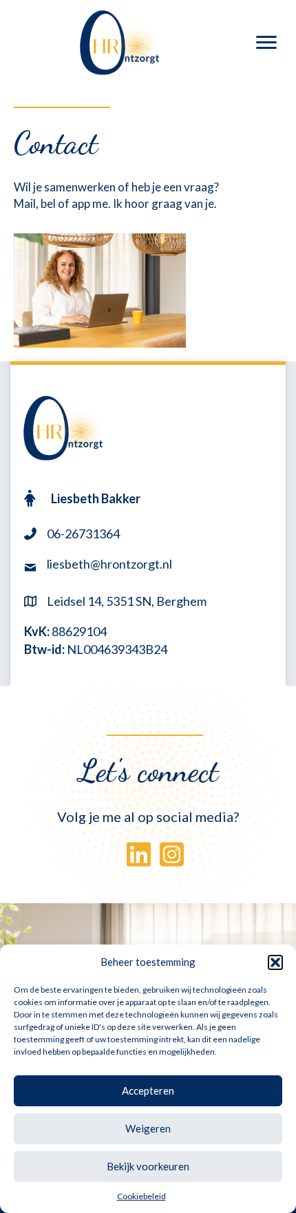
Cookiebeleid (141, 1196)
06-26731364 (83, 533)
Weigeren (148, 1128)
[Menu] (266, 42)
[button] (275, 962)
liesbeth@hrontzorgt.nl (109, 563)
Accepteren (148, 1090)
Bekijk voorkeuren (148, 1166)
